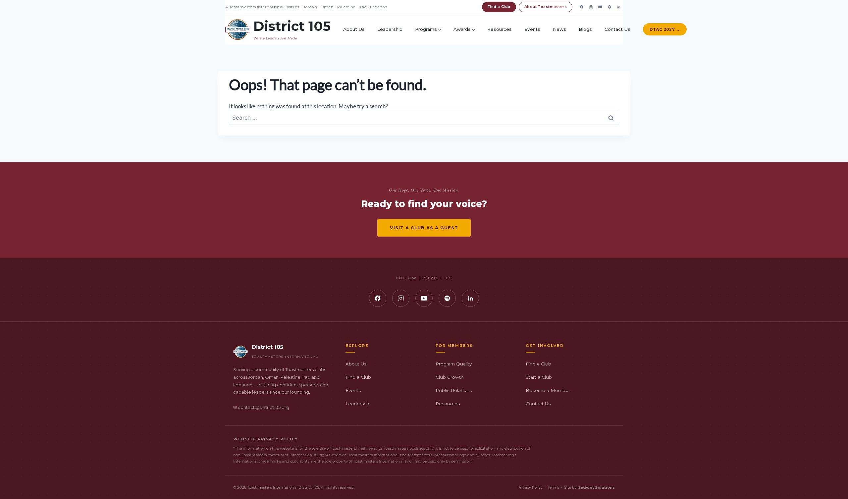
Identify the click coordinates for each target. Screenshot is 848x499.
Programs (426, 29)
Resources (499, 29)
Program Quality (454, 363)
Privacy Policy (530, 487)
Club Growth (450, 377)
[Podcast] (609, 7)
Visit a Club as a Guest (424, 227)
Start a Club (539, 377)
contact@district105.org (263, 407)
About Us (354, 29)
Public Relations (454, 390)
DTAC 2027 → (665, 29)
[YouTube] (600, 7)
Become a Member (548, 390)
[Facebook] (582, 7)
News (559, 29)
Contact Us (617, 29)
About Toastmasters (545, 6)
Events (532, 29)
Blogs (585, 29)
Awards (462, 29)
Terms (553, 487)
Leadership (389, 29)
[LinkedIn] (619, 7)
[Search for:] (424, 117)
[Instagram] (591, 7)
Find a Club (499, 6)
